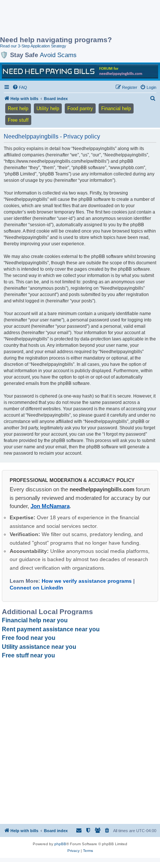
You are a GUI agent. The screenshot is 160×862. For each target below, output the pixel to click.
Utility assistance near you (39, 647)
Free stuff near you (28, 655)
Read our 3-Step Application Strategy (33, 46)
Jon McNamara (50, 506)
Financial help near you (35, 620)
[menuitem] (19, 87)
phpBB (60, 844)
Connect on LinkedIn (36, 588)
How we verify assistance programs (87, 581)
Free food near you (28, 638)
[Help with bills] (80, 71)
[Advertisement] (59, 18)
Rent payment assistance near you (51, 629)
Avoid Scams (58, 55)
